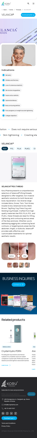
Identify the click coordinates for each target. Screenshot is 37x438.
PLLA (19, 148)
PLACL (27, 148)
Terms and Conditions (8, 423)
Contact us (17, 285)
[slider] (18, 251)
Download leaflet (27, 15)
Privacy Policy (6, 426)
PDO (5, 148)
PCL (11, 148)
